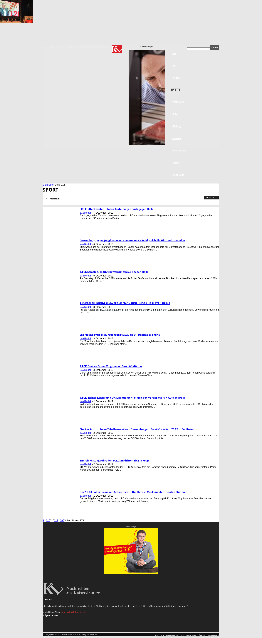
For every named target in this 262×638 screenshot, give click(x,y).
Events (60, 47)
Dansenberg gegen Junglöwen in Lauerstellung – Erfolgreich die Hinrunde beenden (132, 240)
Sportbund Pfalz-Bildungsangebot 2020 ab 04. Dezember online (120, 334)
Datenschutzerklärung (94, 47)
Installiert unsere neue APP (176, 606)
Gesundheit (179, 150)
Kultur (176, 162)
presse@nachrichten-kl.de (74, 612)
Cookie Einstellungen (166, 635)
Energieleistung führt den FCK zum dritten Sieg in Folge (114, 460)
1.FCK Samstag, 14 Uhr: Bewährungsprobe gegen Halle (114, 272)
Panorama (178, 175)
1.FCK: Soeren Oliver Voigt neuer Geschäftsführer (111, 366)
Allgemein (55, 199)
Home (51, 47)
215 (48, 520)
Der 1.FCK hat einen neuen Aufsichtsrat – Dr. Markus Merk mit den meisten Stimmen (133, 492)
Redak (87, 212)
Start (45, 185)
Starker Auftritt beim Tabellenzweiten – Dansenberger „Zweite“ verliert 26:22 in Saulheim (137, 429)
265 (62, 520)
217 (56, 520)
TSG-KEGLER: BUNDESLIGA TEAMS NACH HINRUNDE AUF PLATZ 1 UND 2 (125, 303)
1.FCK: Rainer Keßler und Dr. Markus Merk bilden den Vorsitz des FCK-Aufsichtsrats (132, 397)
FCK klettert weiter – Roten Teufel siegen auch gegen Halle (116, 209)
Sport (51, 185)
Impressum (72, 47)
